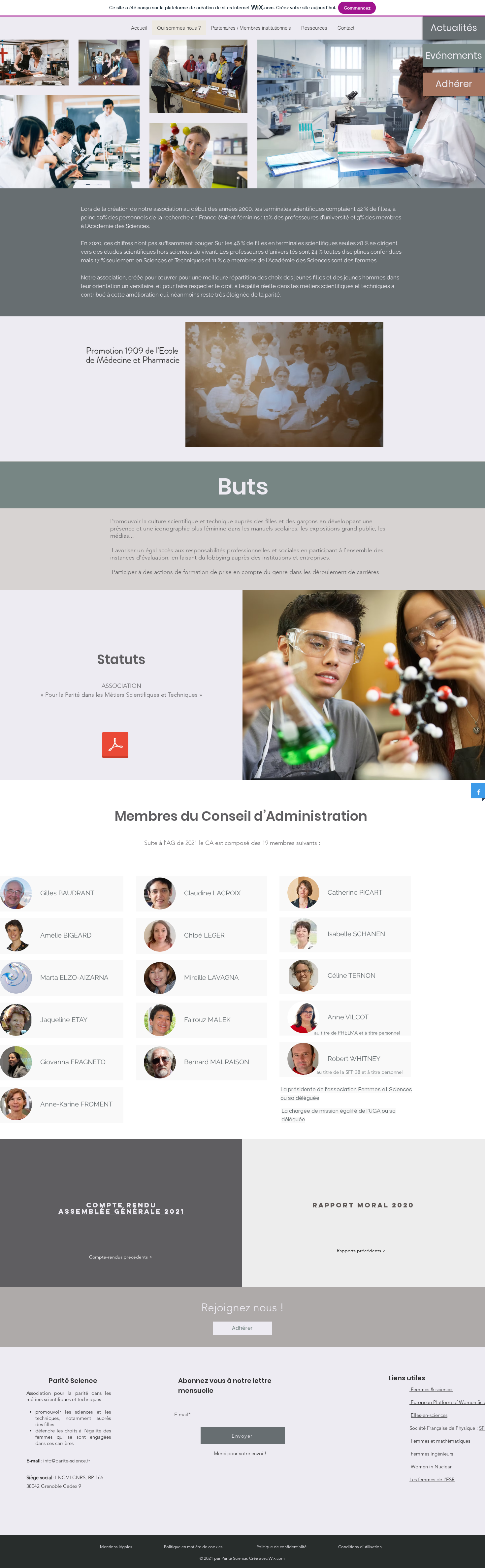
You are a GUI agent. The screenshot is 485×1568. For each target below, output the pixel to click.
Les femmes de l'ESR (432, 1479)
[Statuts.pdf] (115, 745)
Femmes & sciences (431, 1389)
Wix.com (277, 1558)
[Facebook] (478, 792)
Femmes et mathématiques (440, 1441)
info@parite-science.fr (66, 1460)
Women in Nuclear (431, 1466)
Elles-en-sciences (429, 1415)
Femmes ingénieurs (432, 1454)
